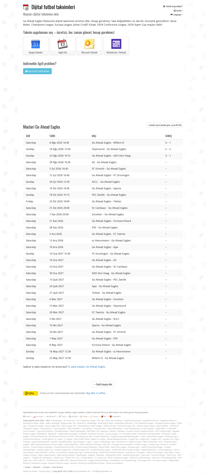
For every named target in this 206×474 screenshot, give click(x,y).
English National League (67, 434)
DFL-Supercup (102, 431)
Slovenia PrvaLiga (91, 452)
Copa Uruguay (148, 428)
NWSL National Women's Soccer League (47, 444)
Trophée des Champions (42, 458)
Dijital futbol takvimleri (53, 7)
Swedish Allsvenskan (131, 455)
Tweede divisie (87, 458)
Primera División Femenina (86, 447)
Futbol (179, 10)
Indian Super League (155, 436)
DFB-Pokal (91, 431)
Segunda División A (149, 450)
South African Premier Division (111, 452)
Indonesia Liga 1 (171, 436)
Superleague (81, 455)
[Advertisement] (103, 97)
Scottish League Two (80, 450)
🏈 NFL (104, 416)
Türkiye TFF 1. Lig (72, 458)
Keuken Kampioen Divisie (117, 439)
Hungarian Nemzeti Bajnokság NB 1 (125, 436)
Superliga (100, 455)
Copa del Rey (86, 428)
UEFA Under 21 (39, 460)
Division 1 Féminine (117, 431)
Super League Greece (46, 455)
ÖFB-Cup (106, 444)
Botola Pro (81, 423)
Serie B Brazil (61, 452)
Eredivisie (83, 434)
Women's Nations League (58, 463)
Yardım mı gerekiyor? (174, 6)
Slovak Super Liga (75, 452)
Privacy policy (44, 471)
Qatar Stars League (118, 447)
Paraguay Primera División (122, 444)
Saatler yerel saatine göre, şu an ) (165, 125)
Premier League (141, 444)
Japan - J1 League (65, 439)
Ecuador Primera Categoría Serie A (140, 431)
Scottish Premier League (100, 450)
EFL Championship (163, 431)
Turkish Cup (58, 458)
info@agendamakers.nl (102, 471)
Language (177, 14)
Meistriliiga (105, 442)
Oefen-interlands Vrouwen (90, 444)
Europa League (111, 434)
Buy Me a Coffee (96, 393)
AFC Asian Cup (69, 420)
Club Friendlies (162, 426)
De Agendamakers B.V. (81, 471)
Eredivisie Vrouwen (96, 434)
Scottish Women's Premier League (126, 450)
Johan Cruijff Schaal (81, 439)
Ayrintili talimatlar (38, 71)
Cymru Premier (29, 431)
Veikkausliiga (174, 460)
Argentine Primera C (168, 420)
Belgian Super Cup (68, 423)
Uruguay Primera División (98, 460)
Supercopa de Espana (66, 455)
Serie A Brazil (28, 452)
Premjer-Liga (154, 444)
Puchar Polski (104, 447)
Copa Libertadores (114, 428)
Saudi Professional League (152, 447)
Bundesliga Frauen (105, 423)
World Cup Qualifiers (114, 463)
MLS (113, 442)
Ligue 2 (97, 442)
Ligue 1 (89, 442)
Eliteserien (52, 434)
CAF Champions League (143, 423)
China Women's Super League (90, 426)
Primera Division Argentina (42, 447)
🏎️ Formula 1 (38, 416)
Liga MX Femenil (65, 442)
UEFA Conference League (118, 458)
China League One (52, 426)
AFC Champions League (86, 420)
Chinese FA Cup (109, 426)
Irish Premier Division (31, 439)
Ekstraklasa (42, 434)
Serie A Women (41, 452)
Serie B (52, 452)
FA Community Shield (127, 434)
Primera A (164, 444)
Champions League (36, 426)
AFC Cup (100, 420)
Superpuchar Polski (113, 455)
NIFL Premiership (150, 442)
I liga (143, 436)
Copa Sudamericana (132, 428)
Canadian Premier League (165, 423)
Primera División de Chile (64, 447)
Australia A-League (30, 423)
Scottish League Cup (44, 450)
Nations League (135, 442)
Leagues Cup (168, 439)
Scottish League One (62, 450)
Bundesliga (92, 423)
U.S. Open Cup (100, 458)
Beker (42, 423)
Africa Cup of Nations (114, 420)
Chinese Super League (146, 426)
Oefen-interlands (71, 444)
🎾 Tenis (62, 416)
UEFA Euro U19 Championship (164, 458)
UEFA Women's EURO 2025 (57, 460)
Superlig (91, 455)
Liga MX (54, 442)
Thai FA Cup (171, 455)
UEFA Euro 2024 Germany (140, 458)
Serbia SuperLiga (165, 450)
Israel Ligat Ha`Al (49, 439)
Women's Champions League (35, 463)
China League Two (68, 426)
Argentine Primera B (151, 420)
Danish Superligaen (77, 431)
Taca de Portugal (158, 455)
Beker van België (52, 423)
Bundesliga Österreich (124, 423)
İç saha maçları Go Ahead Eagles (86, 366)
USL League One (144, 460)
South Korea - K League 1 (135, 452)
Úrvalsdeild (114, 460)
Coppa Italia (160, 428)
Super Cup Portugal (155, 452)
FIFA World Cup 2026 (83, 436)
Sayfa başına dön (104, 384)
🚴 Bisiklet (73, 416)
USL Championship (128, 460)
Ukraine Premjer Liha (78, 460)
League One (144, 439)
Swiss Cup (145, 455)
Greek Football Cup (101, 436)
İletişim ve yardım (30, 471)
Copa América (46, 428)
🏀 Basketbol (115, 416)
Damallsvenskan (61, 431)
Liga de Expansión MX (40, 442)
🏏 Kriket (83, 416)
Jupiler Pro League (98, 439)
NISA (161, 442)
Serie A (176, 450)
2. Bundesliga (56, 420)
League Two (156, 439)
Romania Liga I (134, 447)
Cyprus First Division (45, 431)
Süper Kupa (168, 452)
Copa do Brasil (100, 428)
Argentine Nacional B (132, 420)
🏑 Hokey (94, 416)
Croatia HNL (171, 428)
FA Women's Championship (149, 434)
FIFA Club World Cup (39, 436)
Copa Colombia (73, 428)
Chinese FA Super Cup (126, 426)
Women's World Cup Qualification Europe (87, 463)
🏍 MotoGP (51, 416)
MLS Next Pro (122, 442)
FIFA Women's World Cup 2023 (61, 436)
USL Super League (159, 460)
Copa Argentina (59, 428)
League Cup (133, 439)
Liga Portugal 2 (79, 442)
